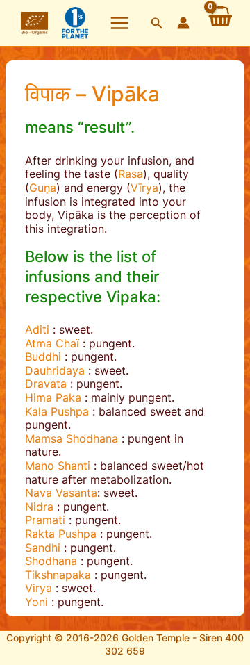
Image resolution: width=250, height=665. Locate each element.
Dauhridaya (55, 370)
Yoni (36, 602)
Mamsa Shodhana (71, 438)
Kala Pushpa (57, 411)
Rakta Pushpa (61, 534)
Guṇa (42, 188)
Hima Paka (53, 397)
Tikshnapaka (58, 575)
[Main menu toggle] (119, 23)
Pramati (45, 520)
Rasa (130, 174)
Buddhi (43, 356)
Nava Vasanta (61, 493)
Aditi (37, 329)
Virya (38, 588)
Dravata (46, 384)
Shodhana (51, 561)
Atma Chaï (52, 343)
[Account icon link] (183, 23)
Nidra (39, 507)
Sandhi (42, 548)
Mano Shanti (57, 466)
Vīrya (144, 188)
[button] (157, 23)
